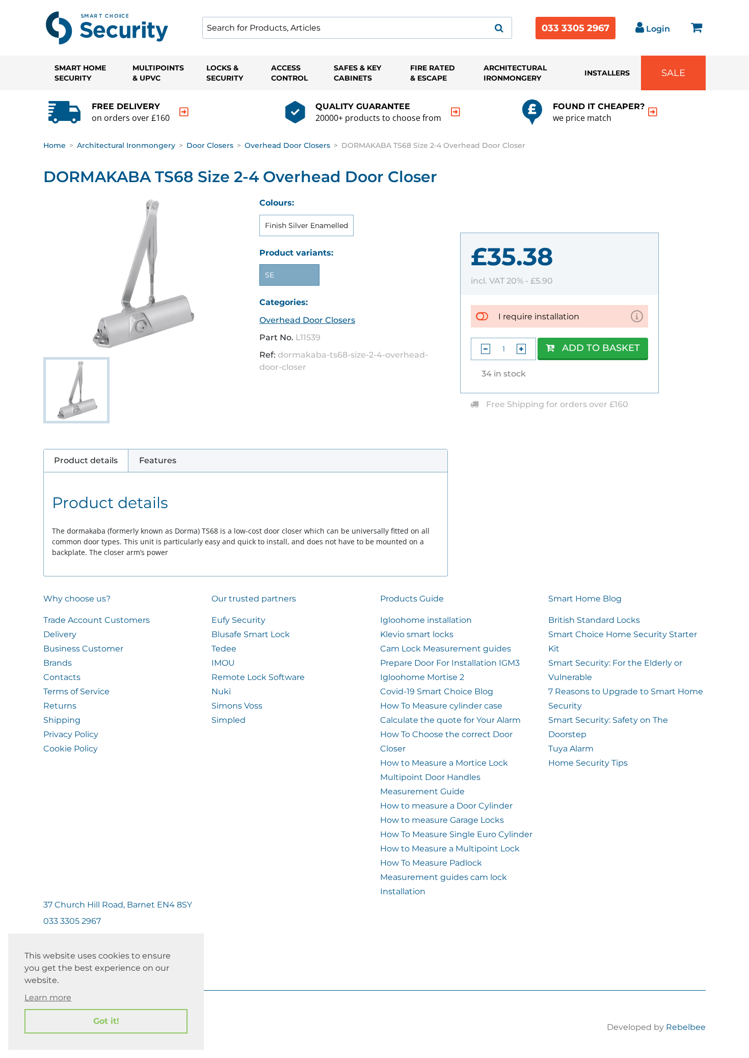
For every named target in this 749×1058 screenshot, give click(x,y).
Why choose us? (77, 598)
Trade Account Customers (96, 620)
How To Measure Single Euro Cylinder (456, 834)
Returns (59, 706)
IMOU (223, 663)
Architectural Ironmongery (515, 73)
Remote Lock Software (258, 677)
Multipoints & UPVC (158, 73)
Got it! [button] (106, 1021)
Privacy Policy (70, 734)
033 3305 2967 (575, 28)
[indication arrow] (184, 112)
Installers (607, 73)
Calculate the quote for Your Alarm (450, 720)
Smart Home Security (80, 73)
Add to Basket (601, 348)
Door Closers (209, 145)
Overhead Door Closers (287, 145)
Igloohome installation (426, 620)
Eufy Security (238, 620)
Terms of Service (76, 691)
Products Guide (412, 598)
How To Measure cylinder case (441, 706)
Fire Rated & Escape (432, 73)
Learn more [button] (47, 997)
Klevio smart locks (416, 634)
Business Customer (83, 648)
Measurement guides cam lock (443, 877)
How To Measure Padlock (431, 863)
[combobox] (357, 28)
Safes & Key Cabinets (357, 73)
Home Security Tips (588, 763)
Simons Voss (236, 706)
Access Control (289, 73)
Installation (402, 891)
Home (54, 145)
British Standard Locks (594, 620)
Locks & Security (224, 73)
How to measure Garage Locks (442, 820)
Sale (673, 73)
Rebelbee (686, 1027)
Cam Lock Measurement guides (445, 648)
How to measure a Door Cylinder (446, 806)
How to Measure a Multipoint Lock (450, 848)
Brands (57, 663)
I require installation (538, 316)
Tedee (223, 648)
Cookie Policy (70, 748)
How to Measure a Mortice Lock (444, 763)
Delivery (59, 634)
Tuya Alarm (571, 748)
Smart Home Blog (585, 598)
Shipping (62, 720)
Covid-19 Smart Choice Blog (436, 691)
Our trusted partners (253, 598)
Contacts (62, 677)
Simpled (228, 720)
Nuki (221, 691)
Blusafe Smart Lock (250, 634)
